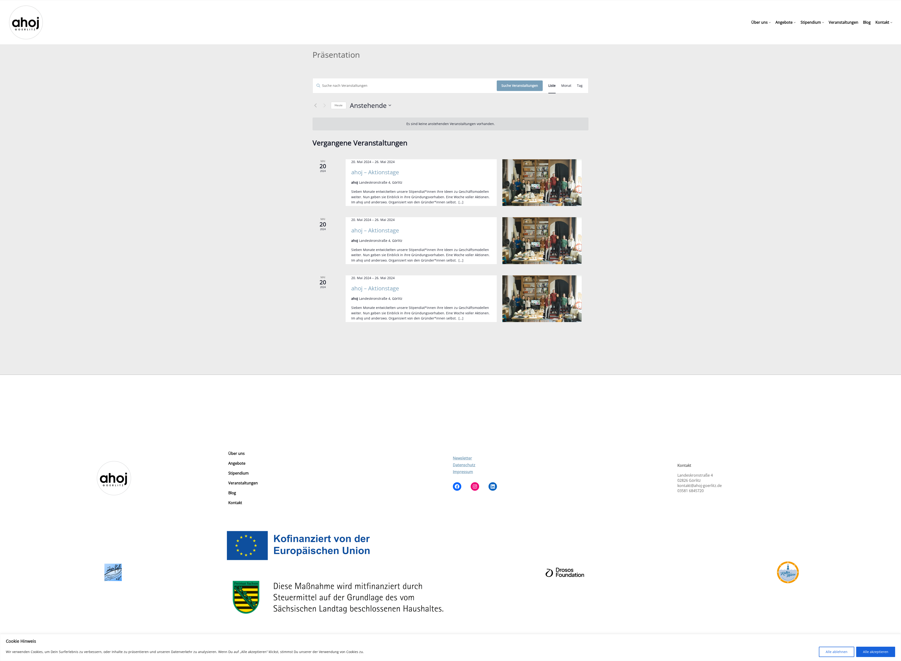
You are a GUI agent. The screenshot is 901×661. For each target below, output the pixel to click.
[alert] (450, 124)
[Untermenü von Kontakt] (891, 22)
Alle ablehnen (837, 652)
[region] (450, 647)
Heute (339, 105)
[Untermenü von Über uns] (770, 22)
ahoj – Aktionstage (375, 172)
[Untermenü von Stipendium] (823, 22)
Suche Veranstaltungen (519, 85)
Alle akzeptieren (875, 652)
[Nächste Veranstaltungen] (324, 105)
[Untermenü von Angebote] (795, 22)
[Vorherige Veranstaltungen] (315, 105)
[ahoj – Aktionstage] (542, 182)
